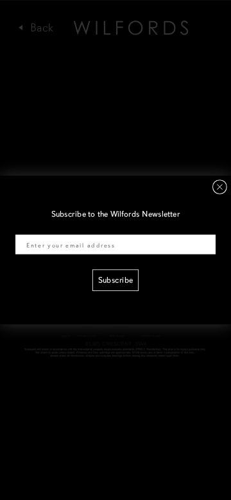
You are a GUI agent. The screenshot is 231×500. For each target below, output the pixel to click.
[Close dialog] (220, 187)
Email (25, 227)
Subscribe (115, 281)
